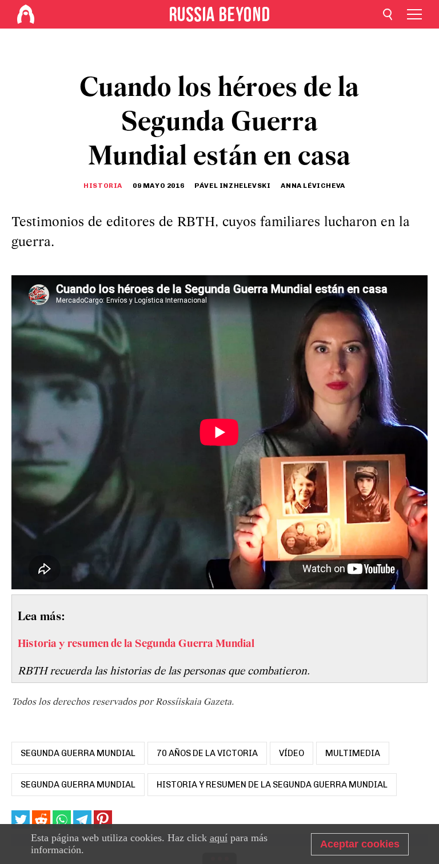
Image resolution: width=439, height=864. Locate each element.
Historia (102, 186)
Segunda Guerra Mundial (78, 784)
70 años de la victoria (207, 753)
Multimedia (352, 753)
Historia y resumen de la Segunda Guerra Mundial (272, 784)
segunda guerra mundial (78, 753)
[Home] (25, 14)
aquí (219, 837)
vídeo (291, 753)
